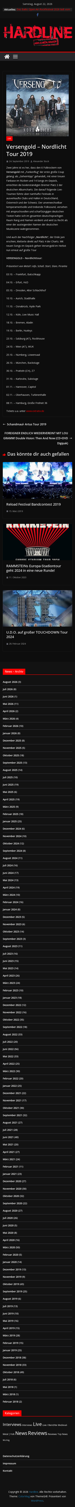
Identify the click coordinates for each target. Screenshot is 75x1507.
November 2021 (12, 1100)
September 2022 (12, 1027)
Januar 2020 (10, 1262)
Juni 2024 (8, 872)
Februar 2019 (10, 1343)
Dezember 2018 (12, 1357)
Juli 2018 (8, 1379)
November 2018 (12, 1365)
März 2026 (9, 718)
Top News (63, 1434)
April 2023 (9, 975)
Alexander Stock (41, 161)
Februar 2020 (10, 1254)
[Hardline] (7, 56)
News (21, 1433)
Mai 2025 (8, 792)
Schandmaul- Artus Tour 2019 (26, 424)
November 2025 (12, 747)
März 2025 (9, 806)
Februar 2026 (10, 726)
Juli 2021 (8, 1129)
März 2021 (9, 1159)
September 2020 (12, 1203)
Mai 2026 (8, 703)
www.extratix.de (35, 411)
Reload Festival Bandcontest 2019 (33, 504)
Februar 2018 (10, 1401)
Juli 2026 (8, 689)
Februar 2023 (10, 990)
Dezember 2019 (12, 1269)
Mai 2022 (8, 1056)
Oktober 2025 (11, 755)
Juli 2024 (8, 865)
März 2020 (9, 1247)
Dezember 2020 (12, 1181)
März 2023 (9, 983)
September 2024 (12, 850)
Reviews (37, 1433)
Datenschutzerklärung (16, 1456)
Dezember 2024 (12, 828)
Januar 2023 (10, 997)
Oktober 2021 (11, 1108)
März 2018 (9, 1394)
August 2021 (10, 1122)
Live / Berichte (50, 1425)
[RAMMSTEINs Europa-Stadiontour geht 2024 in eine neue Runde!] (37, 526)
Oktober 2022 (11, 1019)
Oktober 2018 (11, 1372)
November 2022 (12, 1012)
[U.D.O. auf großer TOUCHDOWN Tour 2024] (37, 593)
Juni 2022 (8, 1049)
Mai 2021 (8, 1144)
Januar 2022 (10, 1085)
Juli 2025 (8, 777)
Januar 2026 (10, 733)
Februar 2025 (10, 814)
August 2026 (10, 682)
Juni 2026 (8, 696)
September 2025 (12, 762)
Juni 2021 (8, 1137)
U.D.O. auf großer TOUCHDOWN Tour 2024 (37, 634)
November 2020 (12, 1188)
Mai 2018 (8, 1387)
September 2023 (12, 938)
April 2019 (9, 1328)
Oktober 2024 (11, 843)
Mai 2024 (8, 880)
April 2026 (9, 711)
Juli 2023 (8, 953)
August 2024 (10, 858)
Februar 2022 (10, 1078)
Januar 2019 (10, 1350)
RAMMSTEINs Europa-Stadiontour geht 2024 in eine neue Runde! (33, 568)
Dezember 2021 (12, 1093)
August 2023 (10, 946)
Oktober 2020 (11, 1196)
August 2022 (10, 1034)
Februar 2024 (10, 902)
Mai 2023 (8, 968)
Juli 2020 (8, 1218)
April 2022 (9, 1063)
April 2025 (9, 799)
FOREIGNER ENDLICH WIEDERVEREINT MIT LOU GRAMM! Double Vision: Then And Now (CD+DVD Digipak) (35, 438)
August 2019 (10, 1298)
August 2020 (10, 1210)
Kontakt (7, 1470)
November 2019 (12, 1276)
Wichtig (6, 1440)
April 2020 (9, 1240)
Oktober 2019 (11, 1284)
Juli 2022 (8, 1041)
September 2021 (12, 1115)
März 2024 (9, 894)
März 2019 (9, 1335)
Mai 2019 (8, 1320)
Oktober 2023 (11, 931)
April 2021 (9, 1152)
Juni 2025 (8, 784)
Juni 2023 (8, 961)
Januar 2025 (10, 821)
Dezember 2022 (12, 1005)
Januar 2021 (10, 1174)
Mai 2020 (8, 1232)
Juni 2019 (8, 1313)
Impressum (9, 1463)
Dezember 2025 (12, 740)
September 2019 (12, 1291)
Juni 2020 (8, 1225)
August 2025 (10, 770)
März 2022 (9, 1071)
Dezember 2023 (12, 917)
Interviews (12, 1424)
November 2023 (12, 924)
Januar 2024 (10, 909)
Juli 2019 (8, 1306)
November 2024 (12, 836)
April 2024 (9, 887)
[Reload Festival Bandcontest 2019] (37, 464)
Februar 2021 (10, 1166)
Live (9, 138)
